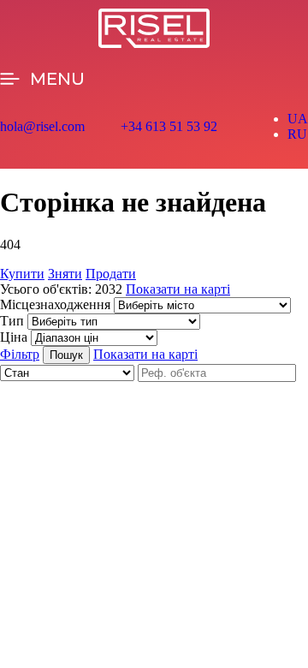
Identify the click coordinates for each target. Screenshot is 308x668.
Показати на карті (178, 289)
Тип (12, 320)
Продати (111, 273)
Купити (22, 273)
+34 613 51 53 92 (169, 126)
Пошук (66, 355)
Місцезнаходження (55, 304)
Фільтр (19, 354)
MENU (57, 79)
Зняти (65, 273)
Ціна (13, 337)
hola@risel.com (42, 126)
